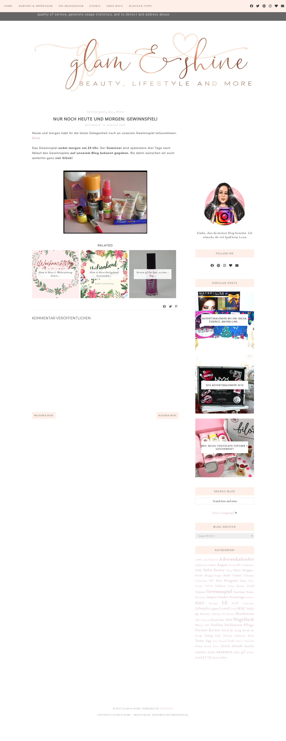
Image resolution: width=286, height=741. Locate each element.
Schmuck (239, 635)
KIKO (200, 603)
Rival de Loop (231, 630)
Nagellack (243, 619)
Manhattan (245, 613)
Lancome (248, 603)
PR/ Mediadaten (71, 6)
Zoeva (216, 646)
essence (224, 651)
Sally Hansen (223, 635)
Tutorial (249, 641)
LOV (235, 603)
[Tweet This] (170, 306)
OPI (207, 625)
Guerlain (239, 592)
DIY (211, 580)
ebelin (211, 652)
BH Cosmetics (245, 565)
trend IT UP (203, 657)
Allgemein (201, 565)
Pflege (249, 624)
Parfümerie (233, 624)
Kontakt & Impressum (36, 6)
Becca (229, 570)
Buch (226, 575)
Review (214, 630)
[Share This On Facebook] (164, 306)
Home (8, 6)
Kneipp (213, 603)
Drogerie (231, 580)
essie (237, 652)
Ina (111, 111)
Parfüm (217, 624)
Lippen (214, 608)
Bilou (237, 570)
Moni (120, 111)
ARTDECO (211, 559)
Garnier (200, 592)
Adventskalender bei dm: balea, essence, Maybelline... (224, 320)
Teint (199, 640)
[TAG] (225, 646)
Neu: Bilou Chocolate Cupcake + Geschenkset (224, 447)
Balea (208, 569)
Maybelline (217, 620)
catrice (200, 652)
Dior (219, 580)
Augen (222, 564)
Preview (201, 630)
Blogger (166, 708)
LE (225, 602)
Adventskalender (236, 559)
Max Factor (202, 620)
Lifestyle (202, 608)
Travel (239, 640)
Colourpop (201, 580)
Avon (232, 565)
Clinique (248, 575)
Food (250, 586)
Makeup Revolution (223, 613)
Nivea (199, 625)
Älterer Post (167, 415)
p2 (243, 652)
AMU (198, 559)
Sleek (251, 635)
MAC (241, 608)
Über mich (115, 6)
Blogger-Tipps (140, 6)
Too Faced (219, 641)
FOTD (209, 586)
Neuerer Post (43, 415)
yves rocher (219, 657)
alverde (237, 645)
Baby (198, 570)
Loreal (225, 608)
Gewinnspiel (96, 111)
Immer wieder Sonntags (226, 597)
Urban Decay (203, 646)
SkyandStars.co (177, 715)
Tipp (208, 641)
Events (95, 6)
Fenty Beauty (236, 586)
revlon (250, 652)
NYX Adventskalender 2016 (224, 385)
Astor (212, 565)
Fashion (220, 586)
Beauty (219, 569)
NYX (229, 620)
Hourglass (200, 597)
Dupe (243, 580)
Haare (250, 592)
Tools (230, 641)
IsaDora (250, 597)
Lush (234, 608)
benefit (249, 646)
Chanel (237, 575)
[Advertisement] (226, 138)
